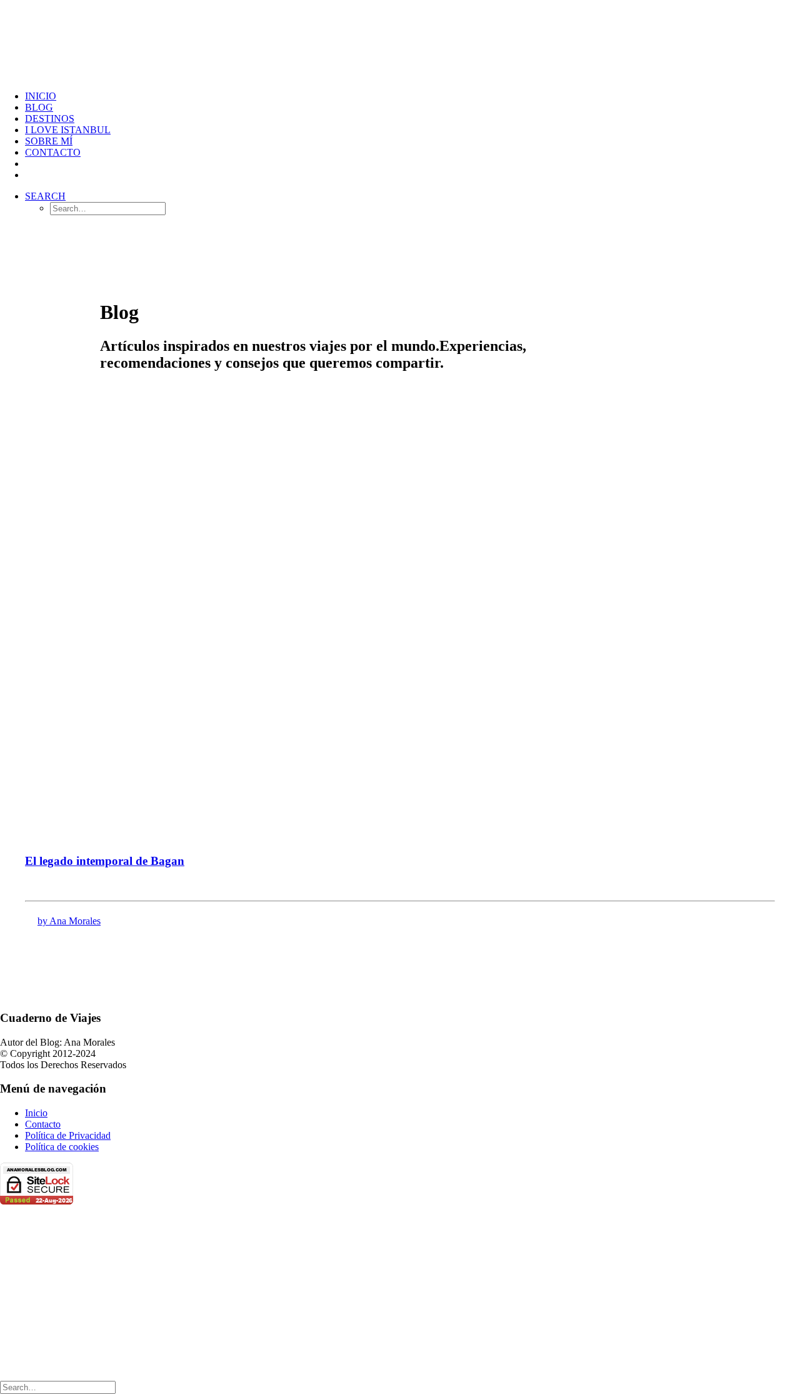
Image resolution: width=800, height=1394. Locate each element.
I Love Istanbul (68, 129)
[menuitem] (412, 96)
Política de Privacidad (68, 1135)
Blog (39, 107)
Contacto (53, 152)
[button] (45, 196)
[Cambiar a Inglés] (30, 174)
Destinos (49, 118)
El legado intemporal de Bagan (104, 860)
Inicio (40, 96)
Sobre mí (48, 141)
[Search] (58, 1386)
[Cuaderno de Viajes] (400, 40)
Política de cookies (62, 1146)
